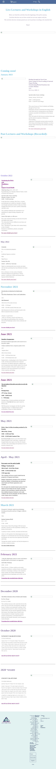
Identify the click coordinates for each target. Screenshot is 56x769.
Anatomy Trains (36, 728)
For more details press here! (8, 279)
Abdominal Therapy (37, 739)
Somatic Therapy (36, 736)
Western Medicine (36, 731)
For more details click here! (7, 447)
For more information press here (37, 129)
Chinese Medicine (36, 725)
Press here (11, 411)
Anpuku (36, 721)
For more (3, 411)
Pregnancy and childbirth (37, 743)
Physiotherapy (37, 733)
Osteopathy (37, 723)
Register (14, 2)
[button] (9, 6)
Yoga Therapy (36, 719)
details (7, 411)
